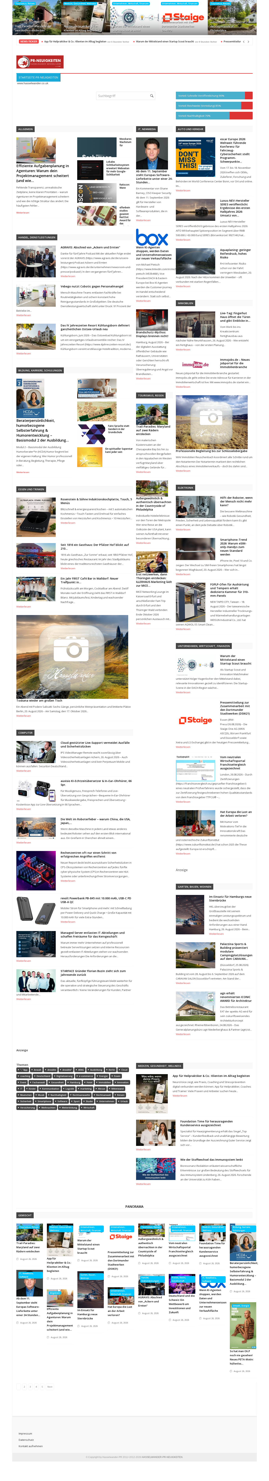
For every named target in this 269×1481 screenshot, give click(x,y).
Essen (117, 1076)
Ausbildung (96, 1069)
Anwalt (37, 1069)
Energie (103, 1076)
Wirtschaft (89, 1107)
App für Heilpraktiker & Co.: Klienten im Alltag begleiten (81, 28)
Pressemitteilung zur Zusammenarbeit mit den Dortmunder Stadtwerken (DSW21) (177, 24)
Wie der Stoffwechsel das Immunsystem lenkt (211, 1159)
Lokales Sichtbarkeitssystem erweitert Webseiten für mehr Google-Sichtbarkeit (117, 168)
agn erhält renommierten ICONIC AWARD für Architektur (236, 997)
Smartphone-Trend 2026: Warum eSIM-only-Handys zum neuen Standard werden (233, 547)
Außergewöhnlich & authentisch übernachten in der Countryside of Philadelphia (227, 24)
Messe (101, 1088)
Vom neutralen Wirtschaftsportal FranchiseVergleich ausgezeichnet (233, 762)
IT (21, 1088)
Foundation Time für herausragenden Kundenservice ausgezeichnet (206, 1123)
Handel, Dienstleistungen (150, 1279)
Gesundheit (57, 1082)
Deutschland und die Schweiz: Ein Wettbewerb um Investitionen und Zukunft (182, 1304)
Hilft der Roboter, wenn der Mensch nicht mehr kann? (236, 501)
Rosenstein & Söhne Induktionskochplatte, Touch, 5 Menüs (96, 501)
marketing (86, 1088)
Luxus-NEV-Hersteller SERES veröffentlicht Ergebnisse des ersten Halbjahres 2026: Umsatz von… (235, 208)
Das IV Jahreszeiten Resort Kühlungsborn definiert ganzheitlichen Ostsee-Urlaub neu (95, 327)
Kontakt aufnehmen (31, 1446)
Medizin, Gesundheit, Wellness (80, 3)
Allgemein (55, 1293)
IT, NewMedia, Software (26, 1275)
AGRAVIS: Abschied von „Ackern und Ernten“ (90, 247)
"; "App (24, 1069)
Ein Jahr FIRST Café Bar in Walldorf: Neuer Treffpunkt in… (89, 580)
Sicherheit (25, 1101)
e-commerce (86, 1076)
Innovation (123, 1082)
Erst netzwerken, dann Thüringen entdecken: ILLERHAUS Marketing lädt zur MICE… (154, 579)
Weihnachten (48, 1107)
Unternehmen (106, 1101)
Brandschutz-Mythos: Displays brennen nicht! (152, 334)
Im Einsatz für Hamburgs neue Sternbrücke (230, 898)
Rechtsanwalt (103, 1094)
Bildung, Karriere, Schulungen (241, 1229)
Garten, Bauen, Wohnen (88, 1276)
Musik (41, 1094)
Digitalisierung (65, 1076)
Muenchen (26, 1094)
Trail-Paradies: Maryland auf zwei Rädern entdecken (33, 28)
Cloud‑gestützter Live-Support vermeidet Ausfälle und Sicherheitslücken (95, 744)
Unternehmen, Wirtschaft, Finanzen (131, 3)
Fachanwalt (38, 1082)
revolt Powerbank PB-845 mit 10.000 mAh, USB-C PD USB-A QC (96, 900)
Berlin (112, 1069)
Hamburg (75, 1082)
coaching (25, 1076)
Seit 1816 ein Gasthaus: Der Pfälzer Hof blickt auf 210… (95, 546)
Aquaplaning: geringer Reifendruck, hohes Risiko (235, 253)
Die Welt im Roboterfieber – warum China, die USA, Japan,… (95, 821)
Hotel (89, 1082)
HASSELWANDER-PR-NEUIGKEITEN (162, 1457)
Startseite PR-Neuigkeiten (38, 77)
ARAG (81, 1069)
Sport (77, 1101)
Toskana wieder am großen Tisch (39, 700)
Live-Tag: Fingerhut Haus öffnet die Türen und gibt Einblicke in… (235, 316)
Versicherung (27, 1107)
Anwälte (51, 1069)
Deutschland (43, 1076)
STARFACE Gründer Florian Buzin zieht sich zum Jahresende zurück (93, 973)
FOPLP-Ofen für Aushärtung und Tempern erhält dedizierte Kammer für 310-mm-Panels (229, 590)
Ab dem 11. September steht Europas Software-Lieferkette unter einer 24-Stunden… (154, 176)
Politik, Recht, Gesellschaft (179, 1279)
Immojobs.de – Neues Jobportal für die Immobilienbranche (235, 363)
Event (23, 1082)
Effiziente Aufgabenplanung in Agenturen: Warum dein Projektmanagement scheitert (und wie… (42, 173)
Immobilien (105, 1082)
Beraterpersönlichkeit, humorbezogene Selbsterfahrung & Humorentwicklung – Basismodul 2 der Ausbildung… (42, 430)
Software (62, 1101)
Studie (89, 1101)
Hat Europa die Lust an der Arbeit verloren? (236, 813)
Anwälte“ (67, 1069)
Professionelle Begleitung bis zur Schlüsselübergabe (211, 451)
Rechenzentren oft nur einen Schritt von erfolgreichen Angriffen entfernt (88, 854)
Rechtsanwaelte (81, 1094)
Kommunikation (50, 1088)
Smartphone (44, 1101)
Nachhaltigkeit (58, 1094)
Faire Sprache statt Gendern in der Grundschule (118, 429)
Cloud (124, 1069)
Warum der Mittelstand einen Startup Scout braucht (131, 28)
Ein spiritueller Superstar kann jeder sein (119, 450)
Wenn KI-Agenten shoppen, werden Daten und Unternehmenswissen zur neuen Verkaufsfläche (154, 252)
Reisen (120, 1094)
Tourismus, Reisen (25, 3)
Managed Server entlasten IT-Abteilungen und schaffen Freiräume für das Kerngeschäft (93, 934)
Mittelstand (117, 1088)
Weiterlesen (22, 212)
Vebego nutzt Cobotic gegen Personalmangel (92, 286)
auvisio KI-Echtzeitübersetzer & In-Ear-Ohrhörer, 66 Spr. (96, 783)
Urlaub (124, 1101)
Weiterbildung (69, 1107)
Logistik (70, 1088)
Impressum (25, 1433)
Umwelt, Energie (241, 1305)
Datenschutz (26, 1440)
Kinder (32, 1088)
